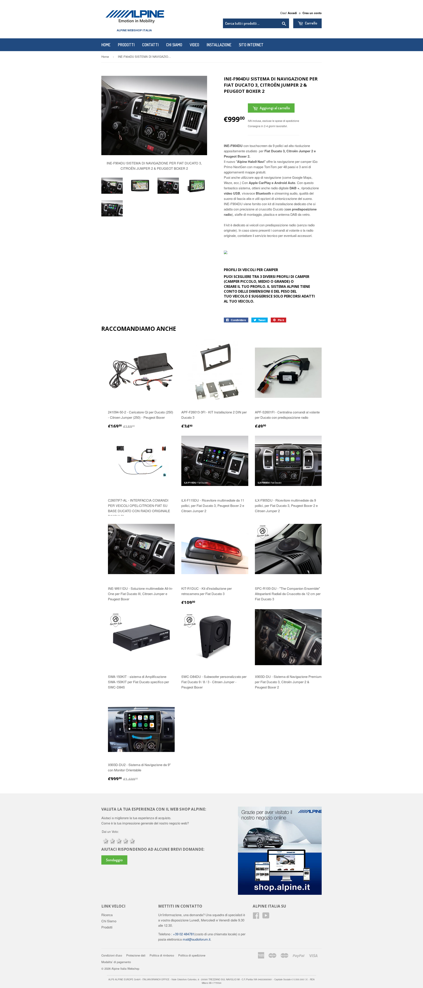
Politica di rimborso (162, 955)
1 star (105, 840)
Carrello (310, 23)
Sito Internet (251, 44)
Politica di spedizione (191, 955)
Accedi (292, 13)
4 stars (125, 840)
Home (105, 44)
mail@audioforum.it (196, 939)
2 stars (111, 840)
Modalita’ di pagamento (116, 962)
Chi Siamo (174, 44)
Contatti (150, 44)
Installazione (219, 44)
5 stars (131, 840)
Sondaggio (114, 860)
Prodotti (126, 44)
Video (194, 44)
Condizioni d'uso (111, 955)
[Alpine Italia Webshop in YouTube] (265, 916)
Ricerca (107, 914)
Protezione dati (135, 955)
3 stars (118, 840)
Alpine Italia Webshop (125, 968)
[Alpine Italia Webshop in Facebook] (256, 916)
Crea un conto (312, 13)
